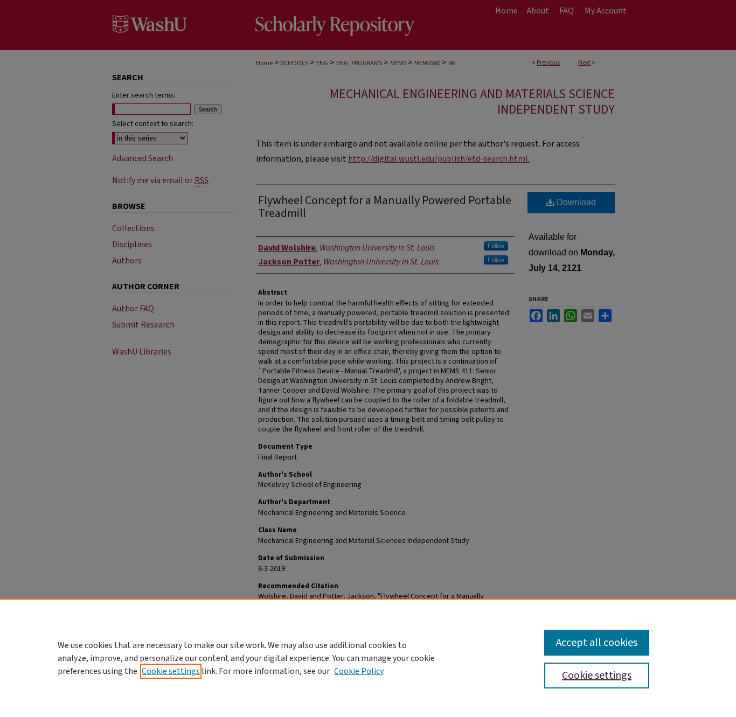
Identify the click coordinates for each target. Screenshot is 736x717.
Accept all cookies (596, 642)
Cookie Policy (359, 671)
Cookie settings (171, 671)
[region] (368, 657)
